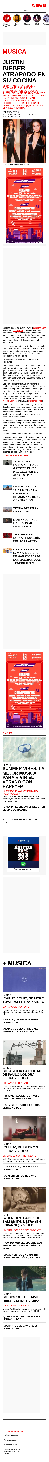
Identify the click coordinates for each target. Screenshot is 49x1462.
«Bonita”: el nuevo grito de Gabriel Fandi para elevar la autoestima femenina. (25, 470)
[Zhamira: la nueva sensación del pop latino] (7, 535)
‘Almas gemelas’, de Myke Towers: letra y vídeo (21, 1030)
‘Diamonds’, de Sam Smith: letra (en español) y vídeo (21, 1256)
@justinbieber (39, 328)
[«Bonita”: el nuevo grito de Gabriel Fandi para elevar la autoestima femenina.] (7, 462)
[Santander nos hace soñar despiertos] (7, 520)
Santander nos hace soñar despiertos (25, 523)
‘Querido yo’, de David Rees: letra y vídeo (22, 1318)
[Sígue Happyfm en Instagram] (37, 6)
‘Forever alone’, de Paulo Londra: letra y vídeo (21, 1097)
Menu (4, 11)
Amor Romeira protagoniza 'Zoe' (22, 821)
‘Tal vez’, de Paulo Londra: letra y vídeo (22, 1106)
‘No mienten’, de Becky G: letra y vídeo (20, 1177)
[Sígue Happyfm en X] (40, 6)
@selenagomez (10, 401)
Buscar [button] (45, 10)
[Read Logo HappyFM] (16, 5)
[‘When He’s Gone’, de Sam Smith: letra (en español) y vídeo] (24, 1199)
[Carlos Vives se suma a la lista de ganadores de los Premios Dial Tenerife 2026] (7, 550)
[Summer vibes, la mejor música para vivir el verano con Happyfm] (24, 749)
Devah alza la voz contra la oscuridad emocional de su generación (26, 493)
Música (14, 51)
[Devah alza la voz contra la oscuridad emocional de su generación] (7, 487)
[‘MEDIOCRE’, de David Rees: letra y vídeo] (24, 1278)
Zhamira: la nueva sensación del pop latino (26, 538)
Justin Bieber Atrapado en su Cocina (24, 71)
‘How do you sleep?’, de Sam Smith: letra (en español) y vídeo (22, 1246)
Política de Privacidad (11, 1435)
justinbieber (18, 330)
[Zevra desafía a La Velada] (7, 509)
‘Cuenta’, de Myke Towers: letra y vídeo (21, 1021)
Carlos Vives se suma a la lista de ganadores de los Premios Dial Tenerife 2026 (27, 556)
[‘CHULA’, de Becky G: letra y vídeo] (24, 1128)
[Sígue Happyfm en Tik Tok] (44, 6)
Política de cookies (10, 1440)
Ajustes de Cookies (10, 1445)
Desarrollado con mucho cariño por (12, 1452)
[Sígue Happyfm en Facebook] (33, 6)
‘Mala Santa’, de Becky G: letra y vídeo (20, 1168)
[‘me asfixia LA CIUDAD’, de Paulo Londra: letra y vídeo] (24, 1052)
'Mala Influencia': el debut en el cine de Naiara (24, 808)
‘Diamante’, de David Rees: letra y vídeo (21, 1327)
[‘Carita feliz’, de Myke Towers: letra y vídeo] (24, 979)
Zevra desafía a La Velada (26, 510)
